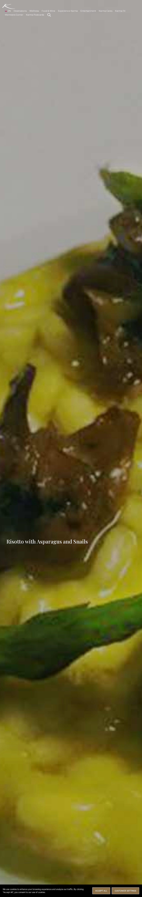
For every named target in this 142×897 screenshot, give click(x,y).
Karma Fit (120, 11)
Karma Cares (105, 11)
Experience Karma (68, 11)
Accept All (101, 891)
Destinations (20, 11)
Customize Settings (125, 891)
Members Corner (14, 14)
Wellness (34, 11)
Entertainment (88, 11)
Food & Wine (48, 11)
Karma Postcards (35, 14)
